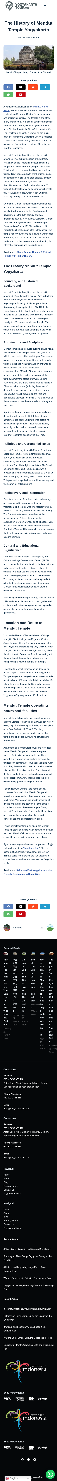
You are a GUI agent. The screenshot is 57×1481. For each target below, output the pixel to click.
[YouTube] (34, 1459)
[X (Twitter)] (21, 87)
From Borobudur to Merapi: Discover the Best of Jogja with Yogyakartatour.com (42, 997)
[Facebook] (8, 87)
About (6, 1178)
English (13, 1478)
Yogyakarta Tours (12, 1193)
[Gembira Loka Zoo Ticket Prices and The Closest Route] (24, 953)
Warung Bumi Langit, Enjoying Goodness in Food (27, 1278)
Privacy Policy (10, 1186)
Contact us (8, 1189)
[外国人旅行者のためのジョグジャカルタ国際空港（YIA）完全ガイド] (15, 953)
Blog (5, 1182)
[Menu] (52, 6)
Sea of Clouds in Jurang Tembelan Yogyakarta (33, 980)
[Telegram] (45, 87)
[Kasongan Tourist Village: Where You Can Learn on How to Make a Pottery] (5, 953)
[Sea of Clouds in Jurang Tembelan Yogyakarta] (33, 953)
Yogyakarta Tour (31, 848)
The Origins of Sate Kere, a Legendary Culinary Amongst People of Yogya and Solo (51, 1000)
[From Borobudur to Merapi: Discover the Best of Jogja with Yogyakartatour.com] (42, 953)
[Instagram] (28, 1459)
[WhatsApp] (8, 94)
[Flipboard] (21, 94)
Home (6, 1174)
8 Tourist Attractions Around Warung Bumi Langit (27, 1249)
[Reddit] (33, 87)
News (36, 37)
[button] (50, 1474)
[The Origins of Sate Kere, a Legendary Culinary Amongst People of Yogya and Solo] (51, 953)
